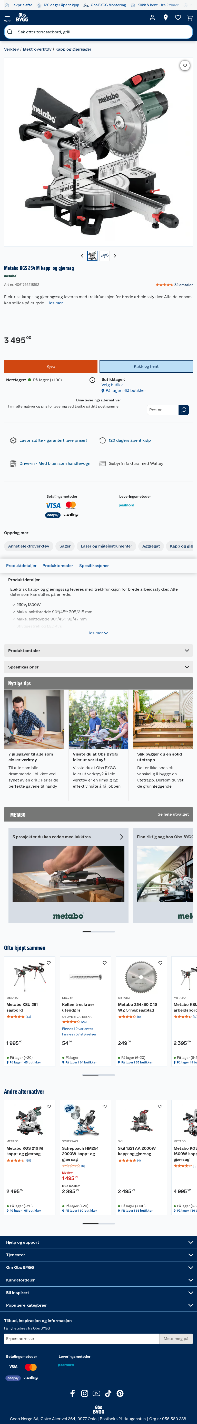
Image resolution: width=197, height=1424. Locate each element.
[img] (29, 1017)
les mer (56, 302)
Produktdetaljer (21, 565)
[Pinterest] (120, 1393)
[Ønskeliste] (178, 17)
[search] (10, 32)
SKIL (121, 1141)
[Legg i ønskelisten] (185, 65)
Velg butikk (112, 384)
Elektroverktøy (37, 49)
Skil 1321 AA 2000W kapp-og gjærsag (137, 1151)
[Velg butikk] (166, 17)
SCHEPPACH (70, 1141)
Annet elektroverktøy (28, 546)
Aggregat (151, 546)
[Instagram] (84, 1393)
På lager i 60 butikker (81, 1210)
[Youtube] (96, 1393)
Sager (65, 546)
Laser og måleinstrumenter (106, 546)
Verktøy (11, 49)
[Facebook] (73, 1393)
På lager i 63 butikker (126, 390)
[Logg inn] (152, 17)
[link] (174, 285)
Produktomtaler (58, 565)
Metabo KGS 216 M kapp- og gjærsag (24, 1151)
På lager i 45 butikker (25, 1062)
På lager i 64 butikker (81, 1062)
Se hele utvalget (173, 814)
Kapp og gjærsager (73, 49)
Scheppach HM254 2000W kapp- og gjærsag (80, 1154)
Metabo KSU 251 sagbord (22, 1007)
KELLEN (67, 997)
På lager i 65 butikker (137, 1210)
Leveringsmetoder (135, 496)
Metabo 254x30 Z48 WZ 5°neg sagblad (137, 1007)
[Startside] (79, 17)
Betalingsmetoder (61, 496)
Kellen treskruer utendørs (78, 1007)
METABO (12, 997)
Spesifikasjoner (94, 565)
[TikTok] (108, 1393)
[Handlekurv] (189, 17)
